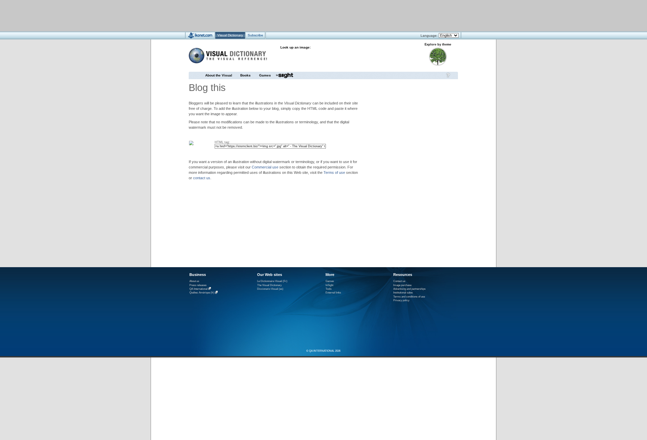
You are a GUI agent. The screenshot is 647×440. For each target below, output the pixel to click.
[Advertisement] (303, 15)
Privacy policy (401, 300)
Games (265, 75)
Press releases (198, 285)
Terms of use (334, 172)
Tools (329, 288)
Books (245, 75)
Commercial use (265, 167)
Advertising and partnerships (409, 288)
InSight (329, 285)
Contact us (399, 281)
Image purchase (402, 285)
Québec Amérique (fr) (201, 292)
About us (194, 281)
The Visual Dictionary (269, 285)
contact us (201, 178)
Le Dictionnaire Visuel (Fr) (272, 281)
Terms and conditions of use (409, 296)
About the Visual (218, 75)
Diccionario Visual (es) (270, 288)
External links (333, 292)
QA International (198, 288)
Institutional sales (403, 292)
